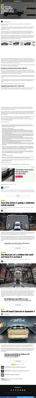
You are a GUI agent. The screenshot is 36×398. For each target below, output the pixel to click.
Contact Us (14, 392)
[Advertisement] (18, 52)
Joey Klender (6, 314)
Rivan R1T (11, 184)
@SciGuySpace (11, 299)
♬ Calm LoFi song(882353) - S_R (5, 380)
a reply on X (10, 290)
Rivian (15, 184)
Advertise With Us (20, 392)
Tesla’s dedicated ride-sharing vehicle (12, 348)
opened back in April (29, 236)
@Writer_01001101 (32, 191)
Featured (8, 184)
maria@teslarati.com (24, 191)
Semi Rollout (21, 233)
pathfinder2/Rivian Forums (7, 162)
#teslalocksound (3, 379)
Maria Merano (6, 187)
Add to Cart (20, 176)
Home (6, 392)
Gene (5, 261)
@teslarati (2, 378)
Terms (26, 392)
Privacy (30, 392)
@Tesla (17, 354)
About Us (9, 392)
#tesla (19, 378)
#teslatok (21, 378)
